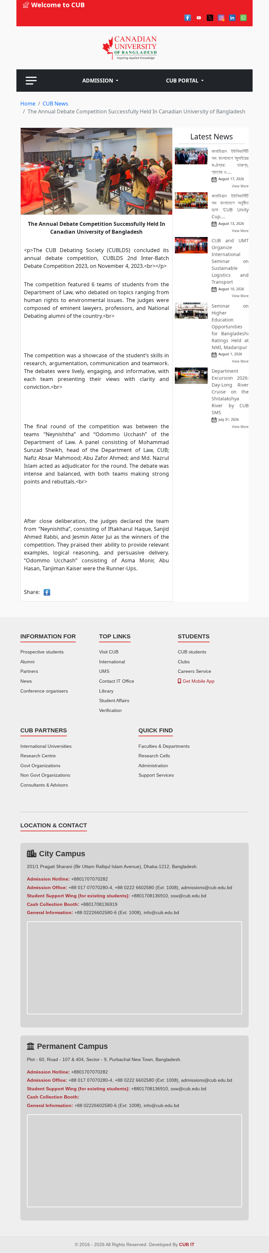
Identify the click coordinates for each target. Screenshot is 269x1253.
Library (106, 691)
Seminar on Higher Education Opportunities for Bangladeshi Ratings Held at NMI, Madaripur (230, 326)
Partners (29, 671)
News (26, 681)
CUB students (192, 651)
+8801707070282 (89, 879)
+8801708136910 (149, 895)
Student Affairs (114, 700)
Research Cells (154, 755)
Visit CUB (108, 651)
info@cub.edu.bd (161, 912)
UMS (104, 671)
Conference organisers (44, 691)
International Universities (46, 746)
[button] (100, 80)
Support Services (156, 775)
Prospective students (42, 651)
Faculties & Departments (164, 746)
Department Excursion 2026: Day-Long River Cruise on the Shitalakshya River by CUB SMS (230, 391)
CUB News (55, 103)
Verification (110, 710)
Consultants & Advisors (44, 785)
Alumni (27, 661)
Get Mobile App (198, 681)
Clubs (184, 661)
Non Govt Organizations (45, 775)
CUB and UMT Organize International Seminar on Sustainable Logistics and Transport (230, 261)
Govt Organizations (40, 765)
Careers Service (194, 671)
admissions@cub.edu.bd (206, 887)
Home (27, 103)
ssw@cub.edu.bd (188, 895)
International (112, 661)
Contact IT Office (116, 681)
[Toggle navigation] (31, 80)
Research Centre (38, 755)
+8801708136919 (99, 904)
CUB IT (187, 1244)
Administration (153, 765)
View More (240, 186)
